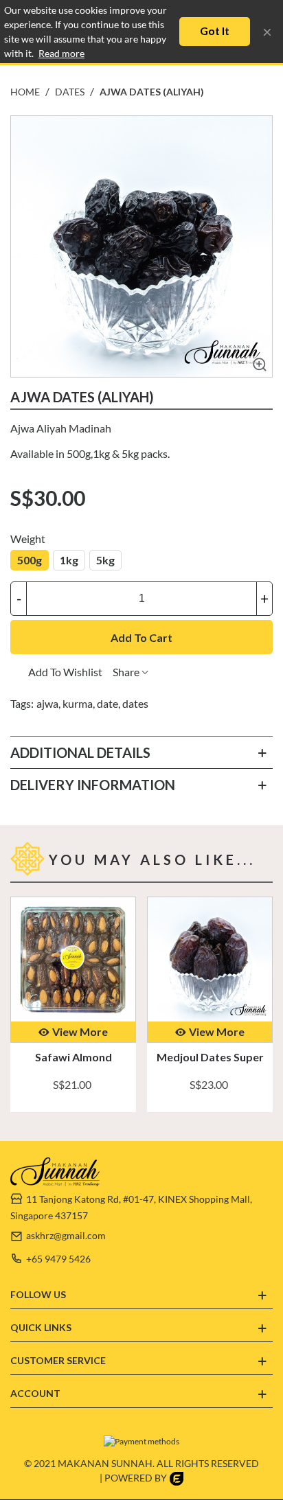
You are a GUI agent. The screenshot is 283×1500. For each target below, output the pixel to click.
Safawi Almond (73, 1056)
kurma (78, 703)
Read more (61, 53)
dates (135, 703)
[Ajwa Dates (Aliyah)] (257, 366)
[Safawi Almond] (73, 959)
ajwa (47, 703)
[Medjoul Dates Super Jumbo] (210, 959)
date (107, 703)
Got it (214, 30)
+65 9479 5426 (58, 1259)
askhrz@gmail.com (66, 1235)
